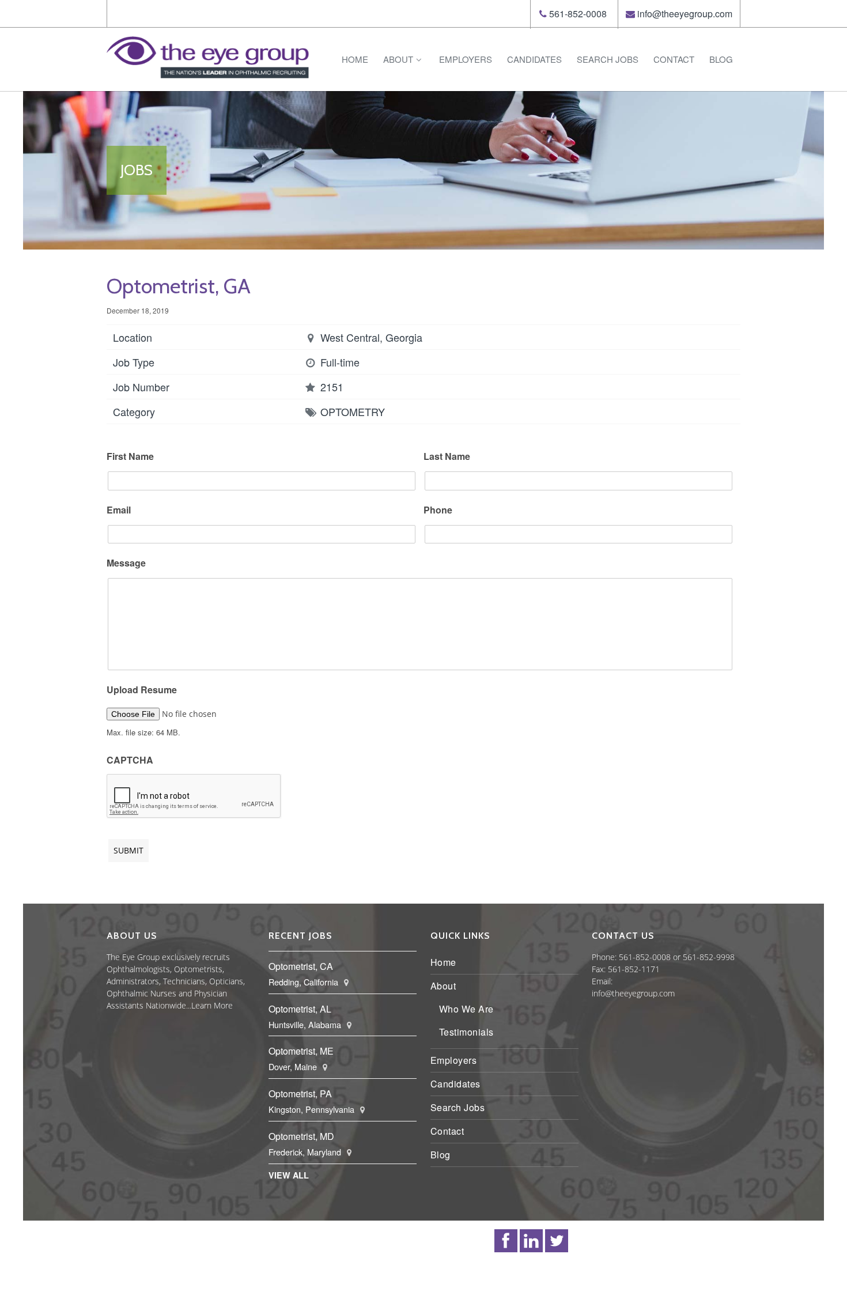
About (398, 59)
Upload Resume (142, 690)
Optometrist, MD (301, 1136)
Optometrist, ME (301, 1050)
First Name (130, 457)
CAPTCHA (130, 760)
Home (355, 59)
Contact (673, 59)
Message (126, 563)
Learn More (212, 1005)
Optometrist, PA (300, 1093)
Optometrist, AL (300, 1008)
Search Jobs (607, 59)
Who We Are (466, 1008)
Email (119, 510)
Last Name (446, 457)
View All (289, 1175)
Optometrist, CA (301, 966)
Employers (465, 59)
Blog (721, 59)
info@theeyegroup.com (684, 13)
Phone (437, 510)
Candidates (534, 59)
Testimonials (466, 1031)
